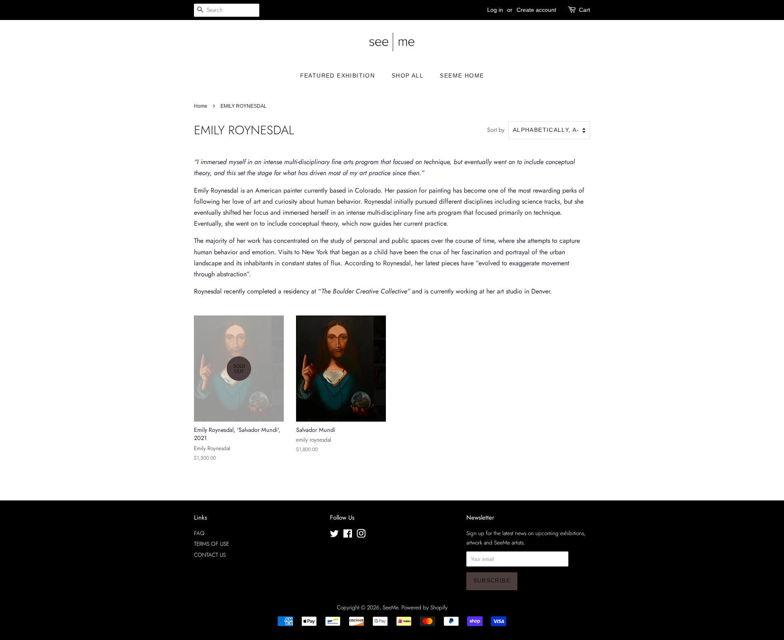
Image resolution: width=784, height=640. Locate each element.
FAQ (199, 533)
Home (200, 106)
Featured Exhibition (337, 75)
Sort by (495, 130)
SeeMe (390, 607)
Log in (495, 10)
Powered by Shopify (424, 607)
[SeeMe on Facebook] (347, 535)
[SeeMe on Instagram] (360, 535)
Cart (584, 10)
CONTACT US (210, 555)
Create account (536, 10)
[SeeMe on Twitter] (334, 535)
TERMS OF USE (211, 544)
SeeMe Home (462, 75)
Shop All (407, 75)
